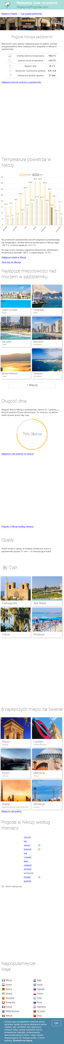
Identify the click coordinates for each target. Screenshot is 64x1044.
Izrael (39, 998)
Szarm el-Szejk (9, 309)
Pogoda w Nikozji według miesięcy (17, 526)
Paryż (6, 741)
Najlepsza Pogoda (9, 14)
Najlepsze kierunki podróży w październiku (21, 82)
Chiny (39, 1015)
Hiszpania (10, 998)
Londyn (38, 741)
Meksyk (9, 1015)
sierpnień (28, 865)
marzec (27, 845)
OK (56, 1023)
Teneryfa (38, 373)
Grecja (40, 984)
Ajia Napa (39, 603)
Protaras (39, 634)
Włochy (5, 776)
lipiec (26, 861)
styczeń (27, 837)
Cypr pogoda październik (31, 14)
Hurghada (38, 309)
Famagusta (9, 603)
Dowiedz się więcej (22, 1040)
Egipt (39, 980)
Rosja (39, 1002)
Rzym (6, 773)
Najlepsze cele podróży (11, 811)
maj (25, 853)
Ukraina (9, 993)
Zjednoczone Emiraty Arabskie (15, 807)
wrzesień (27, 869)
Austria (9, 984)
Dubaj (6, 804)
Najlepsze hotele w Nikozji (13, 257)
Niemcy (9, 989)
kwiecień (27, 849)
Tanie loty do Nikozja (11, 262)
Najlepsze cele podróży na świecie (17, 454)
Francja (5, 745)
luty (25, 841)
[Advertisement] (32, 117)
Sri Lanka (41, 1011)
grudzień (27, 881)
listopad (27, 877)
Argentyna (41, 1007)
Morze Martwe (9, 373)
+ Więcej (32, 385)
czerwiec (27, 857)
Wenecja (39, 804)
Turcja (36, 776)
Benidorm (38, 341)
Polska (40, 993)
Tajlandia (41, 989)
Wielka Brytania (40, 745)
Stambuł (39, 773)
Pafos (6, 634)
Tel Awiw (6, 341)
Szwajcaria (10, 1002)
